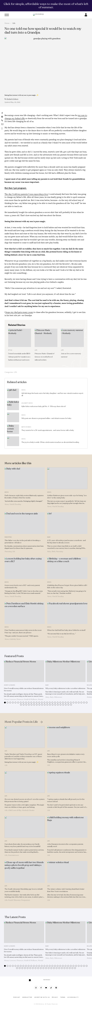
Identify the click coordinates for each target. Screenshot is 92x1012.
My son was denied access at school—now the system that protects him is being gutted (25, 800)
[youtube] (46, 988)
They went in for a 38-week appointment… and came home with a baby (47, 430)
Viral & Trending (15, 504)
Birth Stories (26, 427)
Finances (19, 699)
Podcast (16, 997)
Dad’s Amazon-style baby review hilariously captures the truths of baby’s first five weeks (24, 496)
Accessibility (73, 997)
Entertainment (13, 855)
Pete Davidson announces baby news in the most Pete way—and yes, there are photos (23, 631)
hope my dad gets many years (19, 312)
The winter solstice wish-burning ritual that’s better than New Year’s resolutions (65, 890)
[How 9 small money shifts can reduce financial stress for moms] (24, 671)
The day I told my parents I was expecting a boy (26, 194)
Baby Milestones (56, 697)
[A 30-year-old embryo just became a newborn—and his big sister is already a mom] (67, 523)
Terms (62, 997)
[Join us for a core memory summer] (72, 338)
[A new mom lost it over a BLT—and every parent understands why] (25, 568)
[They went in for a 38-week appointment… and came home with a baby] (13, 429)
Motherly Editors (12, 99)
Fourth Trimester (14, 900)
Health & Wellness (30, 699)
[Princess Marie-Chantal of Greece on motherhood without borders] (46, 338)
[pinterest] (56, 988)
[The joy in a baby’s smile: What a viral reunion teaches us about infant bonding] (13, 441)
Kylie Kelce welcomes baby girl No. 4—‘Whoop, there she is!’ (43, 406)
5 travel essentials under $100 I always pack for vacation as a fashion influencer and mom (19, 356)
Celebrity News (27, 403)
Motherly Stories (28, 810)
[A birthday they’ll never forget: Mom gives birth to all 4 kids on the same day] (67, 568)
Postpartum (25, 900)
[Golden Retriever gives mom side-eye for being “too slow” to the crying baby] (67, 478)
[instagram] (36, 988)
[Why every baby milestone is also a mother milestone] (65, 671)
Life (13, 23)
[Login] (86, 15)
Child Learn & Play (14, 810)
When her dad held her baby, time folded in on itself (66, 630)
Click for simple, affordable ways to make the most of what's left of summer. (46, 5)
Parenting (8, 537)
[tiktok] (51, 988)
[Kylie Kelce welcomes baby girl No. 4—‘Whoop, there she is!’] (13, 405)
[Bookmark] (1, 128)
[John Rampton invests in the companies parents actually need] (67, 827)
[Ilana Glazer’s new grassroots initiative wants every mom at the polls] (67, 737)
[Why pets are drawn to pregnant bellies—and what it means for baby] (13, 417)
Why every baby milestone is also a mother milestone (65, 688)
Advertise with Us (42, 997)
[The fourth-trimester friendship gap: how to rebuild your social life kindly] (25, 872)
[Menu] (7, 15)
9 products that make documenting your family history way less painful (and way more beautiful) (22, 845)
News (23, 390)
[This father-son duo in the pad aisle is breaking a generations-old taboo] (25, 523)
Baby (49, 537)
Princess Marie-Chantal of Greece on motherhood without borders (44, 356)
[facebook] (41, 988)
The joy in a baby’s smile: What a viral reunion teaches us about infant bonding (50, 442)
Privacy (55, 997)
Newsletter (27, 997)
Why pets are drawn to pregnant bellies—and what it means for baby (46, 418)
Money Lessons (9, 685)
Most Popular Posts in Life (21, 722)
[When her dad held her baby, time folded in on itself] (67, 613)
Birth (53, 551)
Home (7, 23)
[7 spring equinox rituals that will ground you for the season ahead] (67, 782)
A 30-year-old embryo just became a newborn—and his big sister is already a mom (66, 541)
